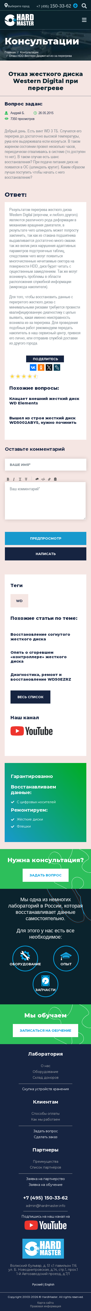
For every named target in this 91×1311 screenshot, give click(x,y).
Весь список (30, 697)
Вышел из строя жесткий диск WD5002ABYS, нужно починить (43, 420)
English (49, 1284)
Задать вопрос (46, 875)
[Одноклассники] (41, 367)
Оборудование (45, 1072)
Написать (46, 554)
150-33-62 (53, 5)
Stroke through (26, 479)
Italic (14, 479)
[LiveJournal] (57, 367)
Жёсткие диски (30, 819)
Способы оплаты (46, 1114)
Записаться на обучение (45, 1030)
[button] (75, 5)
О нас (45, 1066)
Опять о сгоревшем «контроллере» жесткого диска (38, 657)
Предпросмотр (45, 538)
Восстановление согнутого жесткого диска (40, 636)
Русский (37, 1284)
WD (19, 601)
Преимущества (45, 1162)
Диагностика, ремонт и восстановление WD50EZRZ (40, 676)
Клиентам (45, 1102)
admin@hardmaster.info (45, 1206)
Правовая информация (45, 1306)
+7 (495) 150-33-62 (45, 1198)
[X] (49, 367)
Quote (37, 479)
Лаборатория (45, 1054)
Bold (8, 479)
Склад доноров (46, 1078)
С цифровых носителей (36, 802)
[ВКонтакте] (33, 367)
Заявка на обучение (46, 1185)
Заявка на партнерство (45, 1179)
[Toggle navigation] (84, 19)
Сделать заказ (45, 1137)
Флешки (24, 826)
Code (43, 479)
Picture (55, 479)
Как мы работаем (45, 1120)
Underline (20, 479)
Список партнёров (45, 1167)
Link (49, 479)
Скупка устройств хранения (45, 1089)
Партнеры (45, 1150)
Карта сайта (45, 1302)
